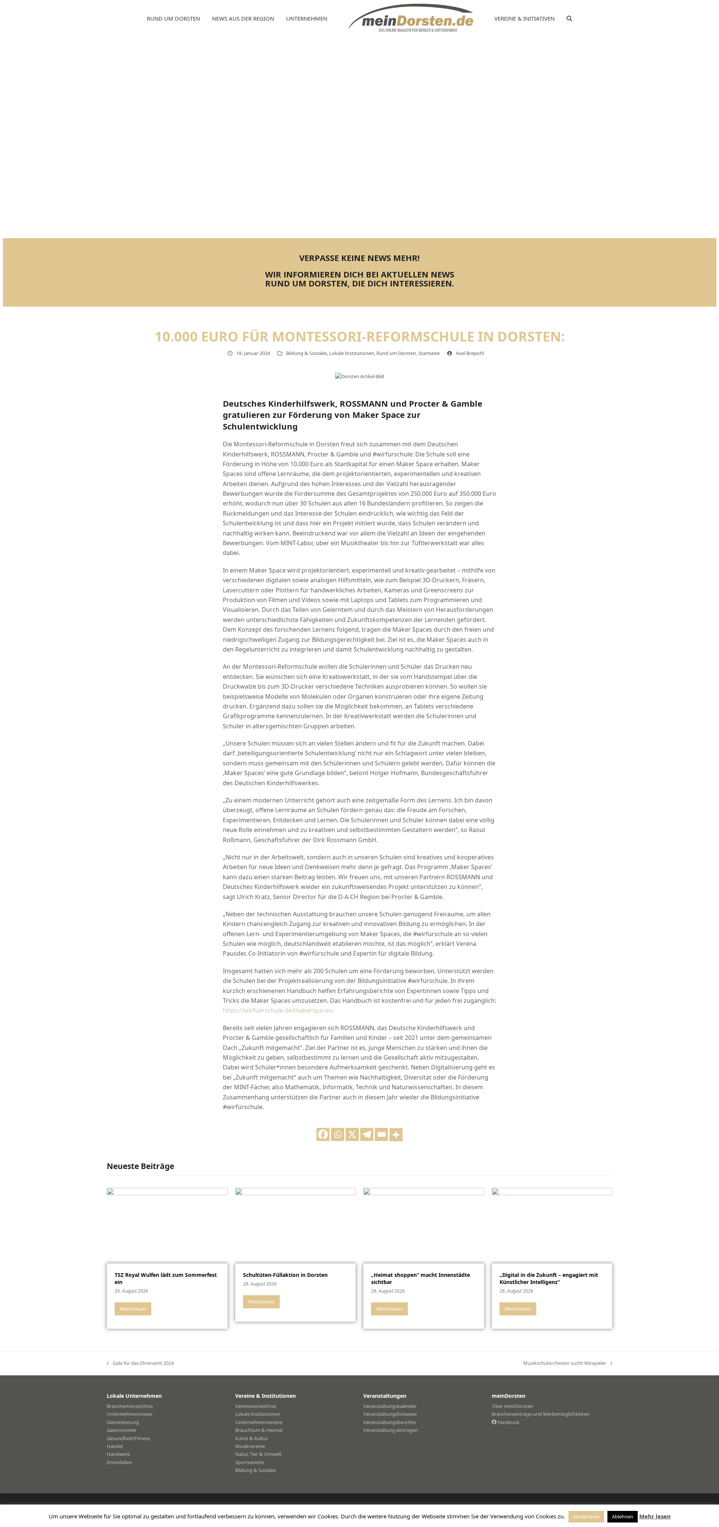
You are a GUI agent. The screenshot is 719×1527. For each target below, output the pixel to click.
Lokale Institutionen (351, 353)
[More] (396, 1134)
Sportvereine (249, 1462)
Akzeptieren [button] (586, 1516)
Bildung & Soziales (306, 353)
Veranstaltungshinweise (390, 1414)
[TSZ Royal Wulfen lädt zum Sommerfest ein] (167, 1224)
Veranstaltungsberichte (389, 1422)
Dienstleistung (123, 1422)
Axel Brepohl (470, 353)
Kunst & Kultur (251, 1438)
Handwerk (118, 1454)
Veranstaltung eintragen (390, 1430)
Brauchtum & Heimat (259, 1430)
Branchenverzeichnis (130, 1406)
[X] (352, 1134)
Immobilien (119, 1462)
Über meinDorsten (512, 1406)
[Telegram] (366, 1134)
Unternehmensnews (129, 1414)
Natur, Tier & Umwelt (258, 1454)
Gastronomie (121, 1430)
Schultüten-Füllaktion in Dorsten (285, 1274)
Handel (115, 1446)
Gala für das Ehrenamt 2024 (140, 1363)
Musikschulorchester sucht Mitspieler (564, 1363)
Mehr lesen (655, 1516)
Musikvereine (250, 1446)
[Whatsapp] (337, 1134)
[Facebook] (323, 1134)
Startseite (429, 353)
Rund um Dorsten (396, 353)
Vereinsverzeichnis (255, 1406)
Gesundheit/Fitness (128, 1438)
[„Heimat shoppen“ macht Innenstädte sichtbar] (423, 1224)
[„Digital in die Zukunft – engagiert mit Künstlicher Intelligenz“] (552, 1224)
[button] (569, 18)
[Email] (381, 1134)
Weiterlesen (133, 1308)
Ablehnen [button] (622, 1516)
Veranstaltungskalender (390, 1406)
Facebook (508, 1422)
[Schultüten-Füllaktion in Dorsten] (295, 1224)
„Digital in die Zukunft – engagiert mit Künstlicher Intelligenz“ (549, 1278)
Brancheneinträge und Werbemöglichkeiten (540, 1414)
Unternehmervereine (258, 1422)
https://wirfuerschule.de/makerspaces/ (278, 1010)
